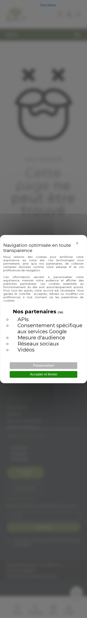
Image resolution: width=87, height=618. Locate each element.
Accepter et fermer (43, 374)
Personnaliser (43, 365)
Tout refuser (48, 5)
